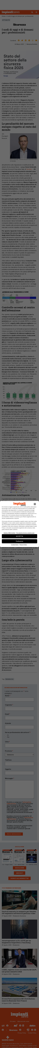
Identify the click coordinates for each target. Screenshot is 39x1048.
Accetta (19, 536)
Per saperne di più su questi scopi (25, 532)
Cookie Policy (15, 544)
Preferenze (19, 541)
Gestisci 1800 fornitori (9, 532)
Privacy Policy (23, 544)
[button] (35, 504)
